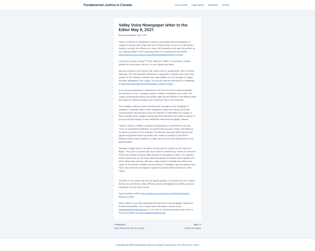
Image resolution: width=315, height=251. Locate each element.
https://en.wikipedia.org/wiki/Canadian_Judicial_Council (147, 84)
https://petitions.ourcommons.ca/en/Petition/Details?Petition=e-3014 (151, 55)
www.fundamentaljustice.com (152, 213)
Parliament (213, 5)
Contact (225, 5)
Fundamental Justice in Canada (108, 5)
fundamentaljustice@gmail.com (133, 209)
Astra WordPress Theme (188, 245)
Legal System (198, 5)
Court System (181, 5)
